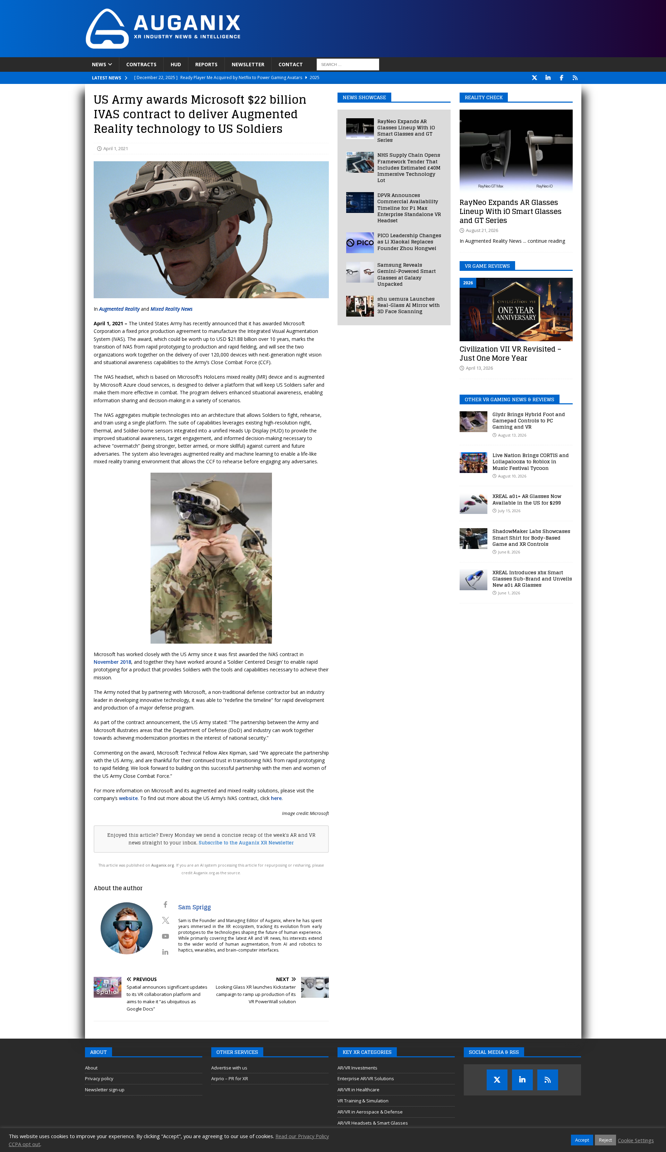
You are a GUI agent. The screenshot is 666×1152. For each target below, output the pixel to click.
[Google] (575, 78)
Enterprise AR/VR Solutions (366, 1078)
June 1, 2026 (509, 592)
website (128, 798)
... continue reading (544, 241)
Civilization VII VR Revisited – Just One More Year (510, 353)
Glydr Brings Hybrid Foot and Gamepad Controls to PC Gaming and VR (529, 420)
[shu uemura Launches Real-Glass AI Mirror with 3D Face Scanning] (360, 306)
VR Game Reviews (487, 265)
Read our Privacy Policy (302, 1136)
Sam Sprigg (194, 907)
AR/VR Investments (357, 1068)
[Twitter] (535, 78)
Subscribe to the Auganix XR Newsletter (246, 843)
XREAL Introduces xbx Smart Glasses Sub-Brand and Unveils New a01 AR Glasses (532, 578)
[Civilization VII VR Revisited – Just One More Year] (516, 309)
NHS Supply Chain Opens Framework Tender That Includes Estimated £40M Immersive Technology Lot (409, 167)
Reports (206, 64)
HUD (176, 64)
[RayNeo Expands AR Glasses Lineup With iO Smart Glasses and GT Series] (360, 128)
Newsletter (248, 64)
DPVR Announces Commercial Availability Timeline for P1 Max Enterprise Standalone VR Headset (409, 208)
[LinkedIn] (548, 78)
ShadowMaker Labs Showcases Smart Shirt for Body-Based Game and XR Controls (531, 537)
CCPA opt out (24, 1144)
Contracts (141, 64)
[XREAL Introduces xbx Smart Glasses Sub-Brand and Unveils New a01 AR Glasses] (473, 579)
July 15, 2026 (509, 510)
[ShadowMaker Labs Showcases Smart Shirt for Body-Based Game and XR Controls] (473, 538)
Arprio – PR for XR (229, 1078)
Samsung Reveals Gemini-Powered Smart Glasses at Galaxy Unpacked (406, 274)
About (91, 1068)
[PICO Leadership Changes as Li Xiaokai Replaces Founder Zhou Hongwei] (360, 242)
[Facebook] (562, 78)
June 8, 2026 (509, 551)
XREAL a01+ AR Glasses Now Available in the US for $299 (527, 499)
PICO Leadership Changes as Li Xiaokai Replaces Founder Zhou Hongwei (409, 241)
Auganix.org (162, 865)
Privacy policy (99, 1078)
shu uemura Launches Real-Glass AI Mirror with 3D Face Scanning (408, 305)
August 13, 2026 (512, 435)
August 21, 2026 (482, 230)
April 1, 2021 (115, 148)
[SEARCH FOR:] (348, 64)
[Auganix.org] (241, 53)
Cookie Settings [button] (636, 1140)
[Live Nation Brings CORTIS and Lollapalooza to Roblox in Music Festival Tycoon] (473, 462)
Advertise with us (229, 1068)
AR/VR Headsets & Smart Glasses (373, 1123)
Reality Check (484, 97)
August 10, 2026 (512, 476)
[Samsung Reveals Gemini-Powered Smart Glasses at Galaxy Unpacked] (360, 272)
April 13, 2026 (479, 368)
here (276, 798)
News (99, 64)
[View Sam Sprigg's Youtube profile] (165, 936)
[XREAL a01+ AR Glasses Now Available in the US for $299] (473, 503)
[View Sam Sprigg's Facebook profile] (165, 905)
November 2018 (112, 662)
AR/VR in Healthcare (358, 1089)
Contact (291, 64)
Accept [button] (582, 1140)
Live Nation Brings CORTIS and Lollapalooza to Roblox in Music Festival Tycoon (531, 461)
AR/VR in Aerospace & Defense (370, 1112)
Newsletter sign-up (105, 1089)
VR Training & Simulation (363, 1101)
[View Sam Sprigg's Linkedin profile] (165, 952)
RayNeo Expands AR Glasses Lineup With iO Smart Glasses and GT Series (406, 131)
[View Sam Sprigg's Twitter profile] (165, 920)
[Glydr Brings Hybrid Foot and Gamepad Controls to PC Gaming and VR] (473, 421)
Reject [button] (605, 1140)
